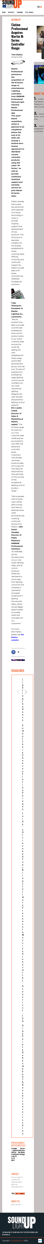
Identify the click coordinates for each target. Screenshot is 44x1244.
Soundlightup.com (17, 1241)
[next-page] (26, 692)
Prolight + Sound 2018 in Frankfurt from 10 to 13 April (14, 1154)
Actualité (16, 19)
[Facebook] (13, 652)
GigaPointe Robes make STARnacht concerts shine (23, 1079)
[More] (18, 652)
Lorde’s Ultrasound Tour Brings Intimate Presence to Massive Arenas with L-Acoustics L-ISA (23, 917)
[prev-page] (18, 692)
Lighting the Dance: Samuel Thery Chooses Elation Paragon (23, 744)
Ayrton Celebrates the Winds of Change (21, 1151)
